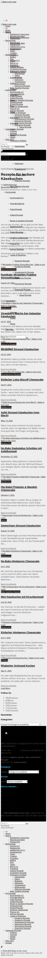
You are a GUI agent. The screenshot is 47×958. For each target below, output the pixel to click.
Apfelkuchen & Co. (17, 47)
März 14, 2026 (7, 421)
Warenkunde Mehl (17, 36)
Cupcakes (14, 55)
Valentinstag (20, 146)
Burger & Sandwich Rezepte (21, 221)
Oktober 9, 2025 (7, 495)
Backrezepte (10, 41)
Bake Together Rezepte (19, 186)
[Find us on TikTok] (2, 947)
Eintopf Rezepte (16, 104)
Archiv (3, 781)
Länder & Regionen (18, 255)
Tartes (12, 61)
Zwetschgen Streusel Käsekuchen (21, 525)
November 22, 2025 (9, 456)
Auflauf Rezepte (16, 215)
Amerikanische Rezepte (24, 272)
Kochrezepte (10, 192)
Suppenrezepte (16, 102)
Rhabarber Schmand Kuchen (18, 665)
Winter (12, 324)
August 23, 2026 (7, 283)
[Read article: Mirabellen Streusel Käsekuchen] (23, 340)
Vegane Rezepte (17, 129)
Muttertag (18, 158)
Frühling (13, 131)
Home (7, 26)
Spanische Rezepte (23, 125)
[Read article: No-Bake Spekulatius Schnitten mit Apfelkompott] (23, 439)
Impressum (7, 804)
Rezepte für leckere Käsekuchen (20, 168)
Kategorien (5, 724)
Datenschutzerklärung (11, 808)
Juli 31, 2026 (6, 321)
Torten (12, 83)
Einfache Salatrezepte (19, 107)
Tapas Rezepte (25, 295)
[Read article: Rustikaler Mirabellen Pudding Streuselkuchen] (23, 265)
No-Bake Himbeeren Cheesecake (20, 561)
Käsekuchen (15, 39)
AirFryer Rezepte (17, 111)
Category (5, 772)
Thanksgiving (20, 82)
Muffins (13, 57)
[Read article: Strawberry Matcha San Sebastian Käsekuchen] (23, 304)
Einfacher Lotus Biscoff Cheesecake (22, 379)
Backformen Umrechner (19, 34)
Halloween (19, 164)
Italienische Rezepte (23, 278)
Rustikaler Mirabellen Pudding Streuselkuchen (18, 276)
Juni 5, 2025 (6, 638)
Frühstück (14, 123)
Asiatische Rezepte (22, 117)
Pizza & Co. (15, 109)
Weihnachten (20, 84)
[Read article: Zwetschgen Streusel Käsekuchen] (23, 516)
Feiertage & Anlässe (18, 141)
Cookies (13, 53)
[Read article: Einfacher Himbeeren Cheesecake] (23, 623)
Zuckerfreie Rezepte (18, 135)
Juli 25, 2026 (6, 354)
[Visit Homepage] (8, 2)
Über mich (9, 140)
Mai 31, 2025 (6, 671)
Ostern (17, 76)
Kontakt (5, 795)
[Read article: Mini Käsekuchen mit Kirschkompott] (23, 587)
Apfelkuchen (6, 407)
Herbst (12, 318)
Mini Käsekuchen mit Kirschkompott (22, 596)
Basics (8, 32)
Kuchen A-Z (15, 43)
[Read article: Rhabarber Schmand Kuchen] (23, 658)
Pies (12, 59)
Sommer (13, 133)
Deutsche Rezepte (22, 261)
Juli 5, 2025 (5, 566)
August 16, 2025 (7, 531)
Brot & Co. (14, 118)
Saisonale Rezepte (13, 931)
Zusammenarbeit (9, 800)
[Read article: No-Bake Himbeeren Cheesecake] (23, 552)
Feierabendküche (17, 204)
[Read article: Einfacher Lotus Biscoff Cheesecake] (23, 372)
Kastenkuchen (16, 49)
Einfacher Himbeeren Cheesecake (21, 632)
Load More (5, 688)
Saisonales (10, 129)
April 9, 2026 (6, 385)
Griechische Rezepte (23, 284)
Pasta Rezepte (16, 209)
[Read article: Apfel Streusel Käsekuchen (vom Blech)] (23, 403)
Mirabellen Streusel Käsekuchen (20, 349)
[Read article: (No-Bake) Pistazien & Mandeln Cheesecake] (23, 478)
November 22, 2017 (9, 187)
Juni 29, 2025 (6, 602)
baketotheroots (10, 184)
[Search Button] (27, 144)
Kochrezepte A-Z (17, 198)
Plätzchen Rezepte (22, 86)
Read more (8, 300)
